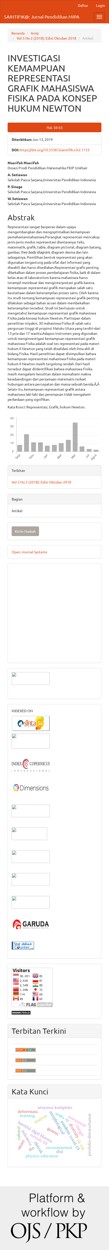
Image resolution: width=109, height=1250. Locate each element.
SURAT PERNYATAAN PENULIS (37, 631)
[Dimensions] (31, 787)
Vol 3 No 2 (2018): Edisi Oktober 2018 (46, 38)
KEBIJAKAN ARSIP (27, 608)
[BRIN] (29, 833)
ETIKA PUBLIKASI (26, 623)
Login (100, 5)
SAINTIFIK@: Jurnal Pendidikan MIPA (41, 16)
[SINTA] (31, 722)
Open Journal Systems (29, 551)
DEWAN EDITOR (25, 570)
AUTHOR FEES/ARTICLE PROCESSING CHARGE (50, 646)
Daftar (83, 5)
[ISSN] (31, 810)
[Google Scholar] (31, 740)
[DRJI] (31, 901)
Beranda (18, 33)
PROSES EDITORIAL (28, 638)
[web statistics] (23, 945)
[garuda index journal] (31, 924)
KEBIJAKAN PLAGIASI (30, 615)
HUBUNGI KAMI (25, 654)
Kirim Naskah (25, 531)
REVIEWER (20, 593)
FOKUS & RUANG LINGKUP (34, 585)
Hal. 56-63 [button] (55, 127)
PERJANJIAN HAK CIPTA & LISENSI (41, 600)
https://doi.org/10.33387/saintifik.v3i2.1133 (54, 149)
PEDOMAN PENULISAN (31, 577)
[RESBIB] (31, 878)
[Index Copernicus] (31, 764)
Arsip (35, 33)
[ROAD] (31, 856)
